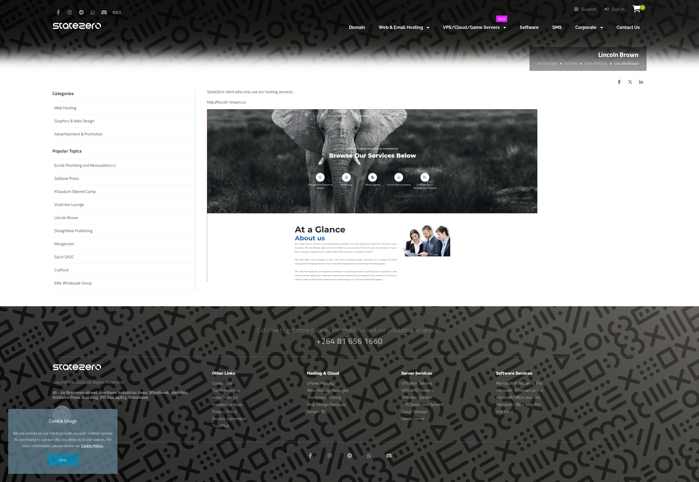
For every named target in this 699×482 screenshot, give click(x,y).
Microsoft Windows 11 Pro (519, 383)
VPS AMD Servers (417, 390)
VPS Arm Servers (416, 397)
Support (588, 9)
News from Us (225, 397)
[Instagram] (69, 12)
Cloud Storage (414, 412)
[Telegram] (81, 12)
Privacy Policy (224, 412)
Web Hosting (595, 63)
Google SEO (318, 412)
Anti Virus (504, 412)
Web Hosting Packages (328, 390)
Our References (226, 390)
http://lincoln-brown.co (226, 102)
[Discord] (104, 12)
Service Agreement (229, 419)
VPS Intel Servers (416, 383)
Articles (570, 63)
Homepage (547, 63)
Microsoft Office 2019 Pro (518, 404)
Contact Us (222, 383)
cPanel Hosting (320, 383)
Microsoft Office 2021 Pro (518, 397)
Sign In (617, 9)
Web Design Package (326, 404)
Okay (63, 460)
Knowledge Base (227, 404)
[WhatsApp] (92, 12)
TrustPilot (220, 426)
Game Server (413, 419)
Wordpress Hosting (324, 397)
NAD (116, 12)
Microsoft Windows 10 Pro (519, 390)
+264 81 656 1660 (349, 341)
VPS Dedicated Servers (422, 404)
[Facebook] (58, 12)
